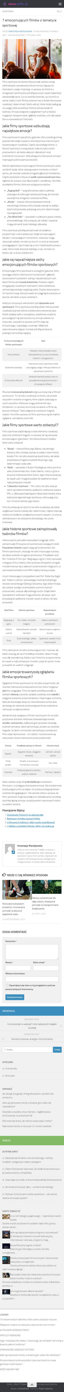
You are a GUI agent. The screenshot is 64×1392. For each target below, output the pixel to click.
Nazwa (9, 962)
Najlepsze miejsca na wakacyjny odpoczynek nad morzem (27, 1324)
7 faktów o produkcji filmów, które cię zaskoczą (30, 826)
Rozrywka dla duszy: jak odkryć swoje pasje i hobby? (27, 1121)
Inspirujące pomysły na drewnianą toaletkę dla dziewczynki (33, 1179)
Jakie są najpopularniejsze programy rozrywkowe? (34, 1232)
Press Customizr (46, 1388)
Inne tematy (11, 1068)
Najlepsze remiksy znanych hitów (23, 818)
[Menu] (60, 4)
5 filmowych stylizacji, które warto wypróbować (31, 822)
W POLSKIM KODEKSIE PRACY (14, 1330)
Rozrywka (7, 11)
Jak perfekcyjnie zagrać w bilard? (25, 1245)
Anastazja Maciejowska (20, 31)
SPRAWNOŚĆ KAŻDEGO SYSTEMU (17, 1349)
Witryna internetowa (15, 973)
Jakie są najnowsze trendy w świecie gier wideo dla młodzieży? (30, 1355)
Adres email (39, 962)
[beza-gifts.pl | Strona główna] (19, 4)
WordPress (24, 1388)
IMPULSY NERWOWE (10, 1335)
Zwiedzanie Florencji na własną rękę (25, 815)
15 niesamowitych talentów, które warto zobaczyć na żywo (28, 1319)
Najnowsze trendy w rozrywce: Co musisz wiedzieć (26, 1126)
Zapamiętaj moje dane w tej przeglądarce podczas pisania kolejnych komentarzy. (30, 987)
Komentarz (11, 941)
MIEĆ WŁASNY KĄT (9, 1369)
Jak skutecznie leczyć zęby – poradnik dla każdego (29, 1187)
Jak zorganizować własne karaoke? (26, 1291)
